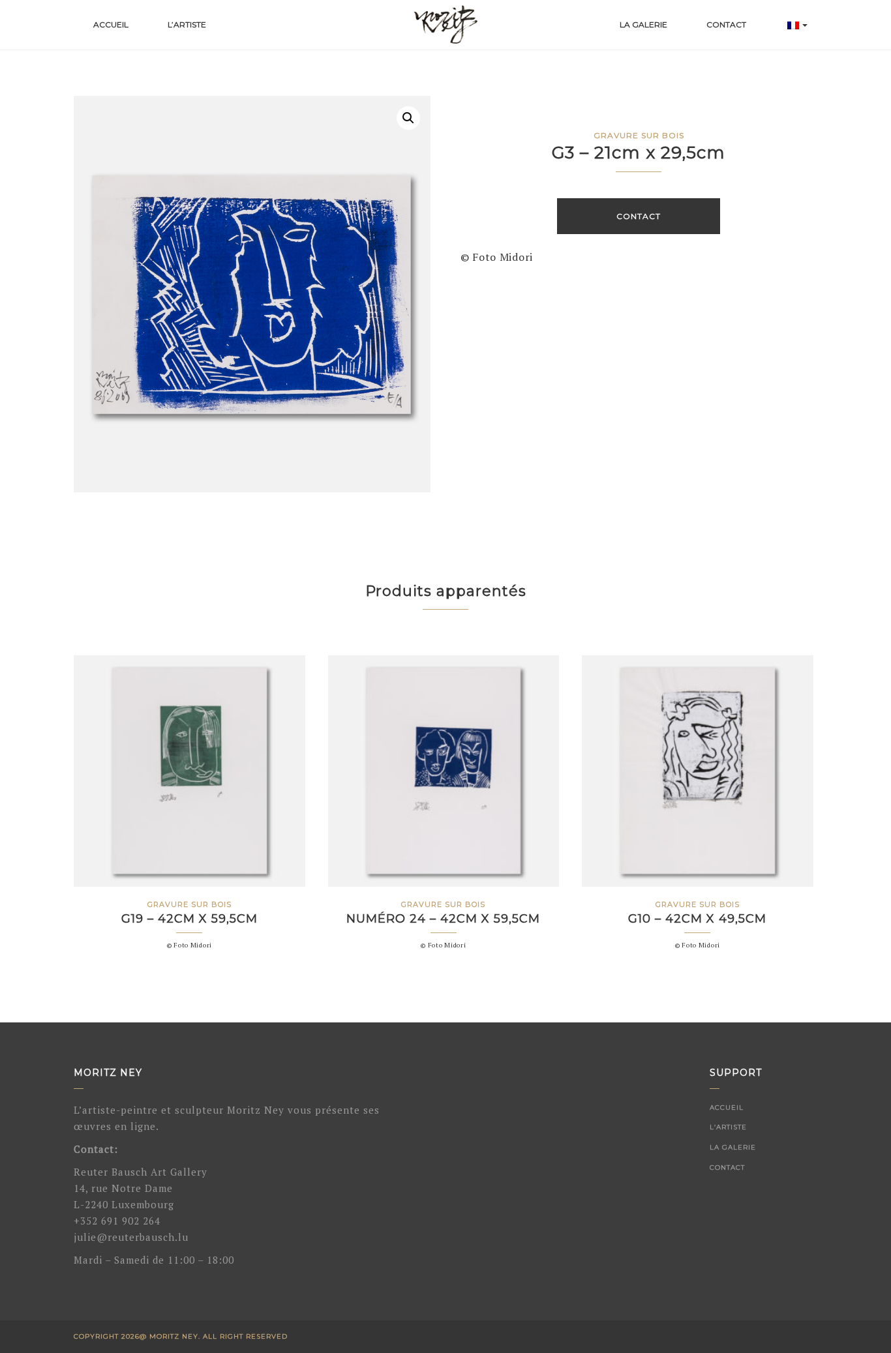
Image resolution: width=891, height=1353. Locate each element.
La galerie (643, 24)
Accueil (110, 24)
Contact (726, 24)
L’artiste (187, 24)
